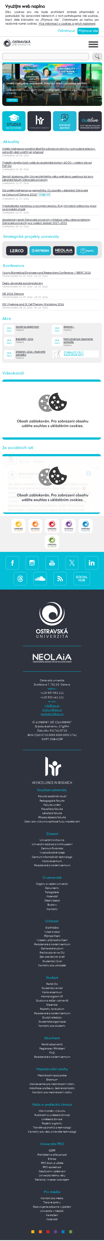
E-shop (52, 1159)
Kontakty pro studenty (52, 1026)
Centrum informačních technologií (52, 857)
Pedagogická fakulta (52, 800)
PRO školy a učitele (52, 1163)
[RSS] (60, 578)
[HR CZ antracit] (39, 121)
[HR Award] (52, 770)
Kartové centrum (52, 861)
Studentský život (52, 961)
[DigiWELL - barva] (87, 250)
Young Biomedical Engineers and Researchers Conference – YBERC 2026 (46, 272)
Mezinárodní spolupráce (52, 1075)
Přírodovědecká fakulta (52, 817)
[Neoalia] (52, 658)
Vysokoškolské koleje (52, 852)
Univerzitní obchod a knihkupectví (52, 844)
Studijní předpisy (52, 1017)
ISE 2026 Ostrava (13, 293)
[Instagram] (32, 563)
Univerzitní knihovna (52, 840)
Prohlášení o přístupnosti (52, 1154)
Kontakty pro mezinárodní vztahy (52, 1092)
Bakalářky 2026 (24, 339)
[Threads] (20, 578)
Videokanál (13, 373)
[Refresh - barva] (40, 250)
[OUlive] (90, 121)
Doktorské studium (52, 948)
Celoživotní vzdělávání (52, 1171)
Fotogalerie (52, 892)
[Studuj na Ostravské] (14, 121)
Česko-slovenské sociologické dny (22, 283)
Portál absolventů (52, 1044)
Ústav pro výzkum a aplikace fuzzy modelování (52, 821)
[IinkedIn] (91, 563)
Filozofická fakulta (52, 809)
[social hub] (81, 578)
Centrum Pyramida (52, 848)
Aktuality (11, 142)
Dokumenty (52, 888)
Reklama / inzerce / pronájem (52, 1179)
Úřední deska (52, 900)
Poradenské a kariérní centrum (52, 865)
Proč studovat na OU (52, 952)
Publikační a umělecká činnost (52, 1115)
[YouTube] (52, 563)
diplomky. (69, 327)
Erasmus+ (52, 1079)
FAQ (52, 1052)
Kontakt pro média (52, 1198)
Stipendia (52, 1004)
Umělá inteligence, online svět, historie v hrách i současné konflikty (46, 83)
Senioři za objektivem (27, 327)
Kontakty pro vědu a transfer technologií (52, 1131)
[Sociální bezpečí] (64, 121)
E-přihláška (52, 927)
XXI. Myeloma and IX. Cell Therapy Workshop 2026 (33, 304)
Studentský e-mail (52, 988)
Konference (13, 266)
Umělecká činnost (52, 1119)
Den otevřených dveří (52, 956)
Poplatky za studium (52, 1009)
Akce (6, 319)
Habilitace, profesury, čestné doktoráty (52, 1088)
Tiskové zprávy (52, 1202)
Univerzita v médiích (52, 1211)
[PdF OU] (35, 526)
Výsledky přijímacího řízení (52, 940)
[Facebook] (12, 563)
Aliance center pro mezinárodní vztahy (52, 1084)
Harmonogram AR (52, 996)
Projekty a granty (52, 1123)
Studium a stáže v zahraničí (52, 1000)
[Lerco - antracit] (17, 250)
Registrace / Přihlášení (52, 1048)
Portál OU (52, 984)
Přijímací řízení (52, 936)
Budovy (52, 904)
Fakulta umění (52, 805)
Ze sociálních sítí (17, 448)
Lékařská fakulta (52, 813)
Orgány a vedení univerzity (52, 884)
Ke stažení (52, 1215)
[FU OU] (52, 526)
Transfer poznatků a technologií (52, 1127)
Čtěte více (12, 100)
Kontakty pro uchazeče (52, 965)
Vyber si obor (52, 932)
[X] (72, 563)
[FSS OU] (18, 526)
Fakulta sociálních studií (52, 796)
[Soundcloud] (40, 578)
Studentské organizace (52, 1021)
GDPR (52, 1150)
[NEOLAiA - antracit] (64, 250)
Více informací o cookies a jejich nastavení (67, 24)
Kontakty (52, 909)
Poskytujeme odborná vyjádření (52, 1207)
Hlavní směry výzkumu (52, 1111)
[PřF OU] (85, 526)
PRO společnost (52, 1167)
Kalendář (52, 896)
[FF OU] (69, 526)
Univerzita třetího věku (52, 1175)
